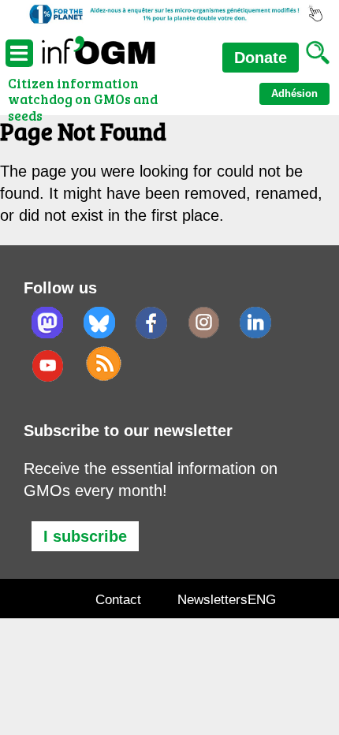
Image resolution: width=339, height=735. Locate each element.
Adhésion (294, 93)
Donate (260, 57)
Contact (118, 599)
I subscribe (85, 536)
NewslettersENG (226, 599)
